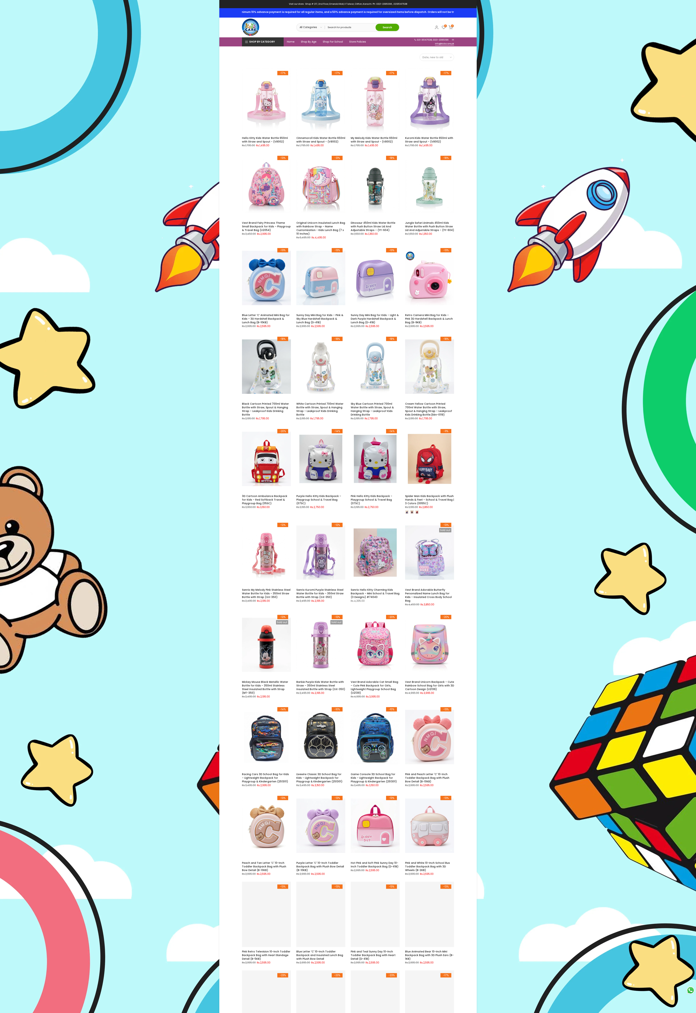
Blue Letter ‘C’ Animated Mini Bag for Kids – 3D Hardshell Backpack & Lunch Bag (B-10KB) (266, 318)
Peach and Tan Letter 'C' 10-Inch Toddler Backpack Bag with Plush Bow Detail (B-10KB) (264, 866)
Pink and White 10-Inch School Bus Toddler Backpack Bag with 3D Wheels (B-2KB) (427, 866)
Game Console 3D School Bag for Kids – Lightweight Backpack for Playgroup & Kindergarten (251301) (374, 777)
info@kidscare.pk (444, 43)
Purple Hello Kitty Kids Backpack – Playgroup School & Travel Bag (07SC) (318, 499)
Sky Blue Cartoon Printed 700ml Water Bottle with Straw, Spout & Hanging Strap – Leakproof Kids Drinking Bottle (372, 409)
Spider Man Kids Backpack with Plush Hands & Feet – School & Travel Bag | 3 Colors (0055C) (429, 499)
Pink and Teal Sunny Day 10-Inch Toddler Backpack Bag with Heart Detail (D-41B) (373, 955)
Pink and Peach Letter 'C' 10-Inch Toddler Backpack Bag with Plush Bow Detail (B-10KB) (427, 777)
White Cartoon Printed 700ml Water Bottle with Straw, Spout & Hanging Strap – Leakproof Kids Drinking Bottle (319, 409)
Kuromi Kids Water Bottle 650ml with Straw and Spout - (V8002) (429, 139)
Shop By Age (308, 42)
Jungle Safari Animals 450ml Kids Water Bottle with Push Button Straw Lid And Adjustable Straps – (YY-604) (429, 226)
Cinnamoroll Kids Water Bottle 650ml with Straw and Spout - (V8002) (320, 139)
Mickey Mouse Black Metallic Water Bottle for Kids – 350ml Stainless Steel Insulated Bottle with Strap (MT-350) (265, 687)
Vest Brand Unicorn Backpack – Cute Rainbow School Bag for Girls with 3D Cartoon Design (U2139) (429, 685)
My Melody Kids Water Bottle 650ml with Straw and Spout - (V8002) (374, 139)
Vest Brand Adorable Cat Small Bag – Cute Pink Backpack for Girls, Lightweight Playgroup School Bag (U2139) (374, 687)
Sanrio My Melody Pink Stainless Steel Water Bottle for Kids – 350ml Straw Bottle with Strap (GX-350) (266, 593)
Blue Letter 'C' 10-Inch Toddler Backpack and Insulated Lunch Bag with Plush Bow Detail (319, 955)
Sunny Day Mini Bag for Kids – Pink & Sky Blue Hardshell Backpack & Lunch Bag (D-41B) (319, 318)
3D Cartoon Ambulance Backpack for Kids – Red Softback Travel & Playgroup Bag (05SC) (264, 499)
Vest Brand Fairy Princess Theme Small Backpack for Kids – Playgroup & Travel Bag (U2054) (266, 226)
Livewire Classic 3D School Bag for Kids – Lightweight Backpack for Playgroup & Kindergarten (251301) (319, 777)
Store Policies (357, 42)
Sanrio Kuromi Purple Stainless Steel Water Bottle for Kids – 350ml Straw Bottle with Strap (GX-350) (320, 593)
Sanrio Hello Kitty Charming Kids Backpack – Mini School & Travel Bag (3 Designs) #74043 (375, 593)
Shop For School (333, 42)
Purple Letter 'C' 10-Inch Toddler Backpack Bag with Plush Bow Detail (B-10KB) (320, 866)
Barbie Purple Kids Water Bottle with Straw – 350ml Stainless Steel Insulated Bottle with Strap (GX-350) (320, 685)
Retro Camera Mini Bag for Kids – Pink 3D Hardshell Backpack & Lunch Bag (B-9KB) (429, 318)
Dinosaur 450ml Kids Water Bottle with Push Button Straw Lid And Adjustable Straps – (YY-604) (373, 226)
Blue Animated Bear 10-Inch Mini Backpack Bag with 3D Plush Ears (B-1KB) (429, 955)
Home (291, 42)
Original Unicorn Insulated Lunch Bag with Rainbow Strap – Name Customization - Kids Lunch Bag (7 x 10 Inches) (320, 228)
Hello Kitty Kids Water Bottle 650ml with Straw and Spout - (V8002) (265, 139)
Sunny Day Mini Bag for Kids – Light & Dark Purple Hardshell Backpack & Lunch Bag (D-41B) (375, 318)
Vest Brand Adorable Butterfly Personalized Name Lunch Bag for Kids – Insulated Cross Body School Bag (428, 595)
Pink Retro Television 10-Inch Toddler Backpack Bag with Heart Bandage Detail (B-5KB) (266, 955)
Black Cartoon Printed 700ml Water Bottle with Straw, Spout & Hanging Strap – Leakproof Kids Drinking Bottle (265, 409)
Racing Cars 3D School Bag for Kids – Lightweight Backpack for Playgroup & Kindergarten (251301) (265, 777)
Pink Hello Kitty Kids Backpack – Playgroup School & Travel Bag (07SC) (371, 499)
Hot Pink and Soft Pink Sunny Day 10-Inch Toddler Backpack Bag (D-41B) (374, 864)
